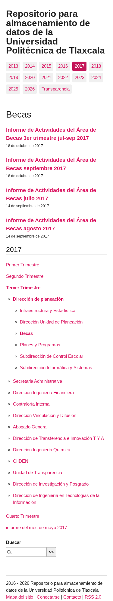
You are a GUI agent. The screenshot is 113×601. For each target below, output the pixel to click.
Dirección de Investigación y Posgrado (51, 483)
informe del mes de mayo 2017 (36, 527)
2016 (63, 66)
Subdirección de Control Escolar (51, 356)
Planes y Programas (40, 344)
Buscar (13, 542)
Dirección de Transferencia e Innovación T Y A (58, 438)
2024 (96, 77)
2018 (96, 66)
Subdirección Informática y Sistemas (56, 367)
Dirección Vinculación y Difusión (44, 415)
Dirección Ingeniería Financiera (43, 392)
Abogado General (30, 426)
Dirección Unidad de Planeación (51, 321)
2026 (30, 88)
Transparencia (56, 88)
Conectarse (48, 596)
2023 (79, 77)
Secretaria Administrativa (37, 381)
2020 (30, 77)
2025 (13, 88)
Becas (26, 333)
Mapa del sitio (19, 596)
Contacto (72, 596)
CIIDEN (20, 461)
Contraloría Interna (31, 403)
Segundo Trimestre (24, 276)
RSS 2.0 (93, 596)
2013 (13, 66)
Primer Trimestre (22, 264)
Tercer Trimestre (23, 287)
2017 (79, 66)
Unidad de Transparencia (37, 472)
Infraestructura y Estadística (47, 310)
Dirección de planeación (38, 299)
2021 (46, 77)
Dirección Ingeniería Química (41, 449)
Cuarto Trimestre (22, 516)
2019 (13, 77)
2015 (46, 66)
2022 (63, 77)
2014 (30, 66)
